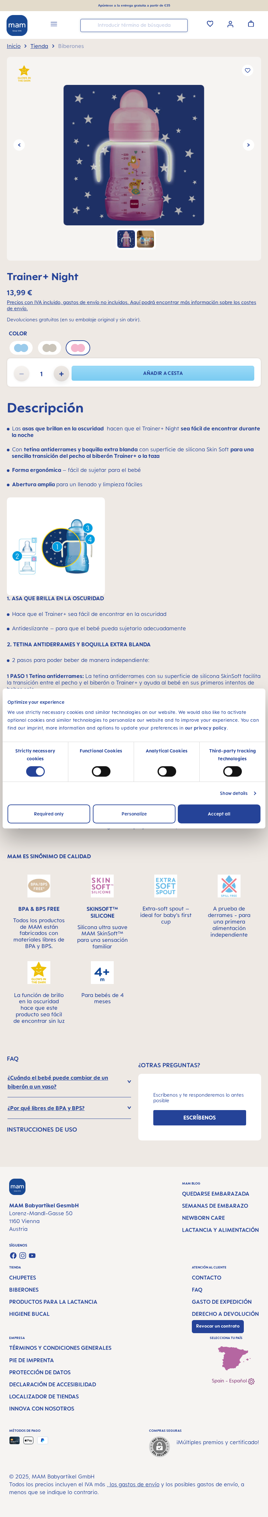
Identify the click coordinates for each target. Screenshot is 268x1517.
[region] (134, 159)
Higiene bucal (29, 1314)
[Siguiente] (248, 145)
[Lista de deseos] (210, 23)
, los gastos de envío (133, 1484)
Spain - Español (230, 1380)
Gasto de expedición (222, 1302)
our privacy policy (206, 728)
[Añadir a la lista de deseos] (247, 70)
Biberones (24, 1289)
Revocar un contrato (218, 1326)
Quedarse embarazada (215, 1193)
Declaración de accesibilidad (52, 1384)
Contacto (206, 1277)
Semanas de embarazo (215, 1205)
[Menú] (53, 25)
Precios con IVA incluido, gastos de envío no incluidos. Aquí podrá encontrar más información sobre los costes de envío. (131, 305)
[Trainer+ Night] (134, 155)
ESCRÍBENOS (199, 1117)
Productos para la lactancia (53, 1302)
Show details (234, 793)
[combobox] (134, 25)
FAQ (197, 1289)
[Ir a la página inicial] (17, 25)
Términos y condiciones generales (60, 1348)
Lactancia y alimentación (220, 1230)
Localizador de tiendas (44, 1396)
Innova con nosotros (41, 1408)
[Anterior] (19, 145)
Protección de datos (40, 1372)
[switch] (101, 771)
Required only (49, 813)
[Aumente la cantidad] (61, 373)
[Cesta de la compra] (251, 23)
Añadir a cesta (162, 373)
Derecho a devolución (225, 1314)
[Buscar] (181, 25)
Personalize (134, 813)
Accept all (219, 813)
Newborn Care (203, 1218)
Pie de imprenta (31, 1360)
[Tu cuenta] (230, 23)
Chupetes (22, 1277)
